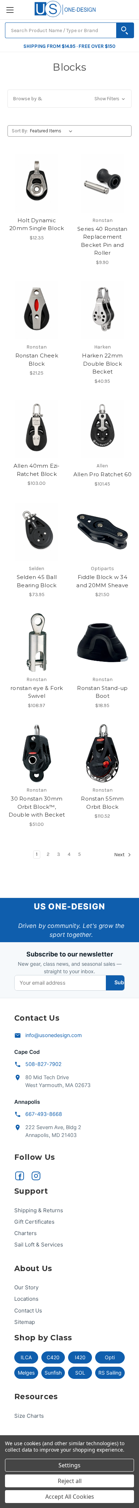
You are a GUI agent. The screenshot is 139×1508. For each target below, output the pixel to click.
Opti (110, 1357)
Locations (26, 1298)
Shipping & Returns (38, 1210)
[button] (69, 99)
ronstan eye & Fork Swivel (36, 692)
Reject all (70, 1481)
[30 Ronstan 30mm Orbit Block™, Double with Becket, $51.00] (36, 753)
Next (120, 855)
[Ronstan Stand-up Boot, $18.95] (102, 642)
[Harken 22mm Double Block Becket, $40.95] (102, 310)
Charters (25, 1233)
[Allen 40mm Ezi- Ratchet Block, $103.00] (36, 429)
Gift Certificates (34, 1221)
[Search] (125, 30)
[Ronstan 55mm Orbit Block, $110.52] (102, 753)
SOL (80, 1373)
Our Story (26, 1287)
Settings (69, 1465)
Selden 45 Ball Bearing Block (37, 581)
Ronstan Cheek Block (36, 359)
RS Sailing (110, 1373)
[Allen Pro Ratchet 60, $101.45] (102, 429)
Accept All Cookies (69, 1497)
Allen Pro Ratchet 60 (102, 474)
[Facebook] (19, 1176)
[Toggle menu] (10, 10)
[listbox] (52, 131)
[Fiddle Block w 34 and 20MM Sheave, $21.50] (102, 532)
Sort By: (20, 130)
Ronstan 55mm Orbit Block (102, 802)
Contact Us (28, 1310)
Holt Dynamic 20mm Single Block (36, 224)
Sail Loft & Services (38, 1244)
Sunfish (53, 1373)
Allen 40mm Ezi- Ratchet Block (37, 469)
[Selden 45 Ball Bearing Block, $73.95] (36, 532)
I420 (80, 1357)
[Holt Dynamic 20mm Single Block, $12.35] (36, 183)
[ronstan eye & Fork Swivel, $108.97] (36, 642)
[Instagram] (36, 1176)
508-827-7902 (43, 1064)
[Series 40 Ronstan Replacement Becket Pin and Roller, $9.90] (102, 183)
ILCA (26, 1357)
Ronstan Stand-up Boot (102, 692)
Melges (26, 1373)
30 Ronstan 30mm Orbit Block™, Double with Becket (37, 806)
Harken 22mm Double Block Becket (102, 363)
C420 (53, 1357)
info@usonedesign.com (53, 1035)
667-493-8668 (43, 1114)
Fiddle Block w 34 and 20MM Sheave (102, 581)
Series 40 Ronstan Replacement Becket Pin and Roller (102, 241)
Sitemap (24, 1322)
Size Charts (29, 1415)
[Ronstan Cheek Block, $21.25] (36, 310)
